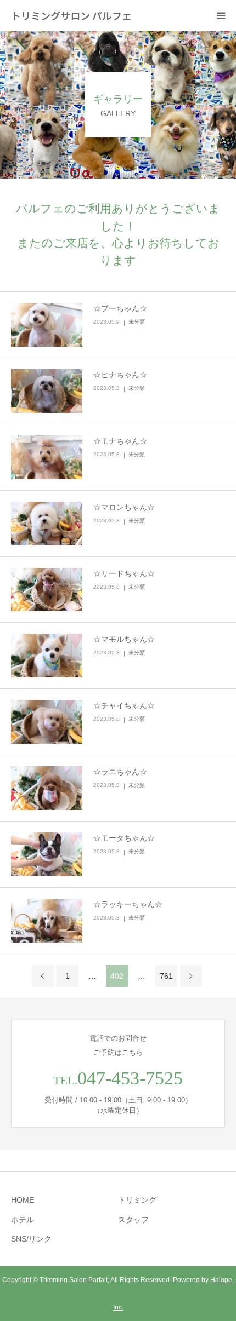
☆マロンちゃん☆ (124, 507)
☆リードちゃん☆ (124, 573)
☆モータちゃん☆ (124, 838)
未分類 (136, 322)
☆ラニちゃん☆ (120, 771)
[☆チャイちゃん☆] (46, 722)
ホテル (22, 1219)
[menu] (220, 15)
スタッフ (133, 1219)
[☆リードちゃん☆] (46, 590)
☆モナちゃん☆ (120, 440)
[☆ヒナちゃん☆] (46, 391)
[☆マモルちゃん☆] (46, 655)
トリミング (137, 1200)
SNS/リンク (31, 1238)
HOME (22, 1200)
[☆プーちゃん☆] (46, 325)
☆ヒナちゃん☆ (120, 374)
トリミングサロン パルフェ (71, 15)
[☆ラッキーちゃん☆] (46, 921)
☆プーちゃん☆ (120, 308)
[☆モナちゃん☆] (46, 457)
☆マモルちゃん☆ (124, 639)
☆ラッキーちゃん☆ (127, 904)
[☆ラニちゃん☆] (46, 788)
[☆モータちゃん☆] (46, 854)
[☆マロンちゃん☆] (46, 523)
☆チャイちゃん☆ (124, 705)
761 (166, 976)
